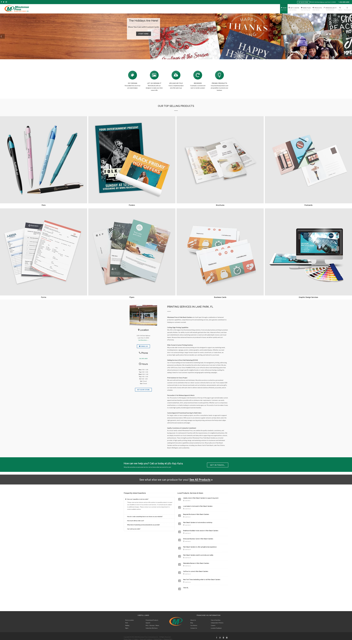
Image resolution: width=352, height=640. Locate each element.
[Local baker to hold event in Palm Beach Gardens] (179, 507)
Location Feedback (216, 628)
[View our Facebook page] (1, 2)
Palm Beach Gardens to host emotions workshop (197, 522)
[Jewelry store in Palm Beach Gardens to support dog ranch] (179, 499)
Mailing (127, 625)
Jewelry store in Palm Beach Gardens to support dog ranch (200, 498)
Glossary (152, 625)
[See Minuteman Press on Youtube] (226, 637)
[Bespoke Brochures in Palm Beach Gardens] (179, 515)
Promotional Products (152, 620)
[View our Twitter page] (4, 2)
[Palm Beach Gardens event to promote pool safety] (179, 556)
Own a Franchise (215, 620)
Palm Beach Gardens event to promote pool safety (198, 555)
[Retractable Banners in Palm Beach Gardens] (179, 564)
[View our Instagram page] (6, 2)
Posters (132, 205)
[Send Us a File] (176, 75)
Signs (126, 628)
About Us (193, 620)
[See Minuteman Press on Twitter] (220, 637)
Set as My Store (303, 2)
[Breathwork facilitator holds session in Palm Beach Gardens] (179, 532)
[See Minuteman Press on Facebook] (216, 637)
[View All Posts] (179, 589)
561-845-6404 (344, 2)
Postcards (308, 205)
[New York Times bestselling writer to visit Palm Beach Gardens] (179, 581)
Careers (213, 625)
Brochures (220, 205)
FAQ (147, 625)
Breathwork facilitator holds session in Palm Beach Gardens (200, 530)
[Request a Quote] (154, 75)
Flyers (131, 297)
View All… (186, 587)
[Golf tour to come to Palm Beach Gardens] (179, 572)
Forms (43, 297)
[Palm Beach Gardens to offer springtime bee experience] (179, 548)
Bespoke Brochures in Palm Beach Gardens (196, 514)
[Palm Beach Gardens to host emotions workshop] (179, 523)
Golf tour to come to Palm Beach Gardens (195, 571)
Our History (193, 625)
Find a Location (129, 620)
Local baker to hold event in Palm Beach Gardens (197, 506)
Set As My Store (143, 389)
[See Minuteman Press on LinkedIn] (223, 637)
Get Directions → (143, 340)
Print (126, 623)
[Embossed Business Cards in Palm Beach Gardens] (179, 540)
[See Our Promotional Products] (219, 75)
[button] (2, 36)
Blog (191, 623)
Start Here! (152, 37)
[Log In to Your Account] (197, 75)
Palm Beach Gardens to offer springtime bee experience (200, 547)
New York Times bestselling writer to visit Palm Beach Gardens (201, 579)
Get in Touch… (217, 465)
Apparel (148, 623)
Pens (44, 205)
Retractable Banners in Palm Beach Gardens (196, 563)
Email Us (144, 346)
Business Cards (220, 297)
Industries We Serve (151, 628)
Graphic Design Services (308, 297)
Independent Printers (217, 623)
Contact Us (193, 628)
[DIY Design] (132, 75)
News (157, 625)
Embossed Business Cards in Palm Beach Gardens (198, 539)
